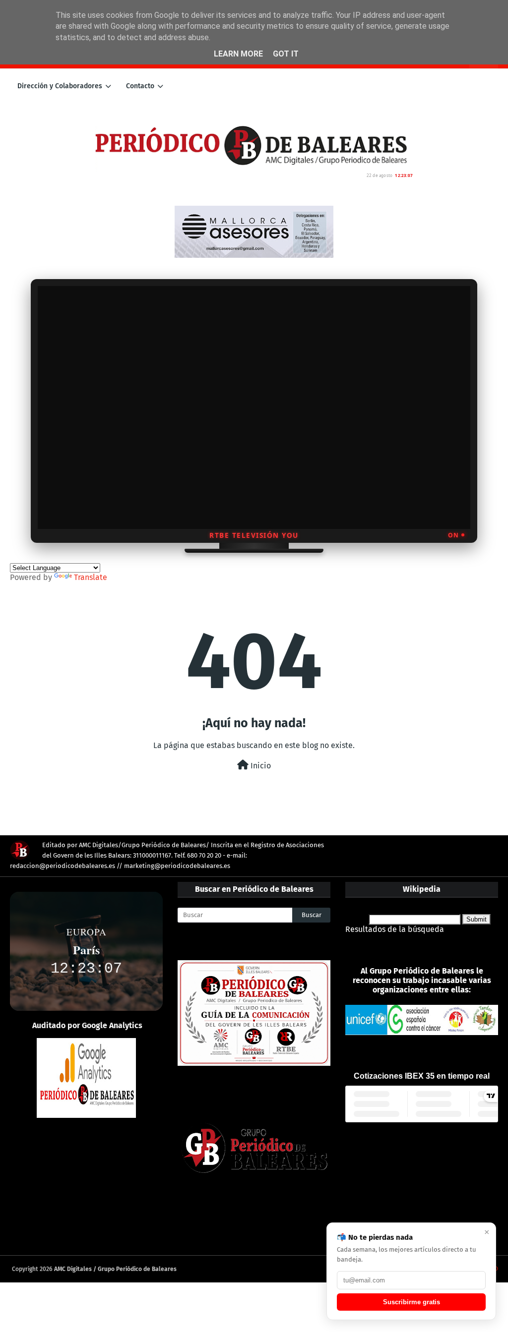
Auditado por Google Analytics (87, 1025)
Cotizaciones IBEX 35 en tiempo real (422, 1076)
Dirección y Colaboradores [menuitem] (59, 86)
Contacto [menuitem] (140, 86)
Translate (90, 577)
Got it (286, 53)
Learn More (238, 53)
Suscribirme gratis (411, 1302)
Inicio (260, 765)
